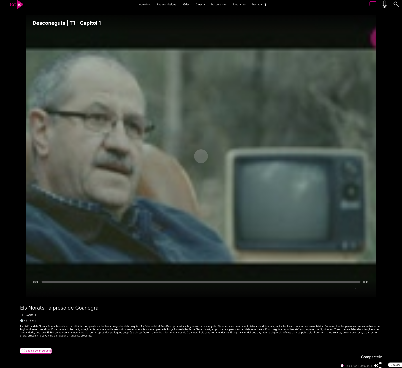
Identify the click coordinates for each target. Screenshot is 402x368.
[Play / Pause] (201, 156)
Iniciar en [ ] (359, 365)
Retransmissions (166, 4)
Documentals (219, 4)
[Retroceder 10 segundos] (184, 156)
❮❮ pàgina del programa (36, 350)
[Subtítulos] (337, 289)
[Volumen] (36, 289)
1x (356, 289)
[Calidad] (347, 289)
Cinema (200, 4)
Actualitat (145, 4)
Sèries (186, 4)
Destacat (257, 4)
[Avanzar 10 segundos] (217, 156)
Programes (239, 4)
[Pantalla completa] (366, 289)
